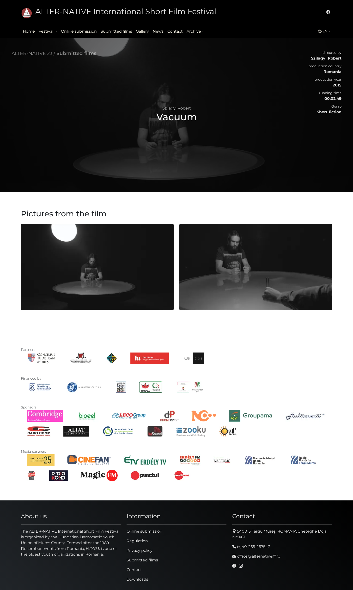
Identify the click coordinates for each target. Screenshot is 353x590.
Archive (194, 31)
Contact (175, 31)
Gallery (142, 31)
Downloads (137, 579)
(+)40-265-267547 (253, 546)
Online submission (79, 31)
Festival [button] (46, 31)
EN (324, 31)
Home (29, 31)
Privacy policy (139, 550)
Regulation (137, 541)
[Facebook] (328, 12)
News (158, 31)
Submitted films (116, 31)
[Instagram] (241, 566)
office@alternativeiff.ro (258, 556)
